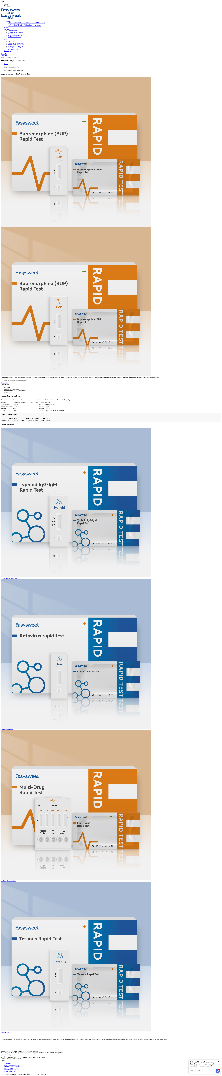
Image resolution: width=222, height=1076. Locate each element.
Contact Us (4, 54)
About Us (7, 29)
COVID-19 (7, 21)
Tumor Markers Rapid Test (15, 48)
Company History (12, 30)
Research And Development (15, 32)
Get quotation (4, 383)
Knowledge (7, 51)
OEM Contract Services (14, 37)
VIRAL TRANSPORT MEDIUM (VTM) (19, 24)
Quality (6, 38)
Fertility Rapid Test (13, 49)
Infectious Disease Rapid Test (16, 44)
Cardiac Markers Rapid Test (15, 46)
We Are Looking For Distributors (17, 35)
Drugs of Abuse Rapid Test (15, 43)
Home (6, 27)
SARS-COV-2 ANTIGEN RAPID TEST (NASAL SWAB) (24, 26)
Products (6, 40)
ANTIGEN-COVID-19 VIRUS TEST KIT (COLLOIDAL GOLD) (26, 23)
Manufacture (11, 33)
